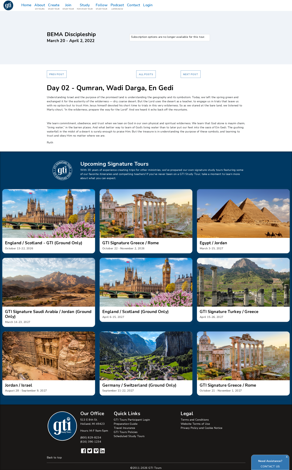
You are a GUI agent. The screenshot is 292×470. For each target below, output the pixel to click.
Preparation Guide (125, 424)
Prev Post (56, 74)
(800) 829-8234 (90, 437)
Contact (133, 5)
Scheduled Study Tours (129, 436)
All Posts (146, 74)
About (39, 6)
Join (68, 6)
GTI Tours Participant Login (132, 420)
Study (85, 6)
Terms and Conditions (195, 420)
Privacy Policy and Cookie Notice (201, 428)
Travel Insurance (124, 428)
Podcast (117, 6)
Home (26, 5)
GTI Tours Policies (126, 432)
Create (53, 6)
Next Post (190, 74)
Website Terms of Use (195, 424)
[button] (48, 221)
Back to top (54, 457)
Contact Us (270, 466)
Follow (102, 6)
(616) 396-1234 (90, 441)
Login (148, 5)
